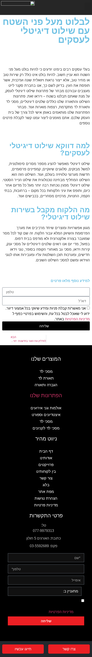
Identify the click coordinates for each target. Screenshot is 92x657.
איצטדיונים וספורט (46, 415)
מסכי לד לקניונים (46, 428)
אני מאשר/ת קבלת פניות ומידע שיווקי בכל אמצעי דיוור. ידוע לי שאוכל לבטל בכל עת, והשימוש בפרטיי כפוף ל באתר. (48, 313)
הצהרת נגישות (46, 498)
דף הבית (46, 451)
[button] (88, 6)
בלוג (46, 485)
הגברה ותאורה (46, 385)
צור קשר (46, 478)
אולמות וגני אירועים (46, 408)
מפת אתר (46, 492)
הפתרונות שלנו (46, 395)
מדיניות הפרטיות (77, 319)
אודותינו (46, 458)
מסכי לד (46, 371)
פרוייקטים (46, 465)
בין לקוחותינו (46, 471)
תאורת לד (46, 378)
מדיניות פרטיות (46, 505)
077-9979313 (43, 531)
